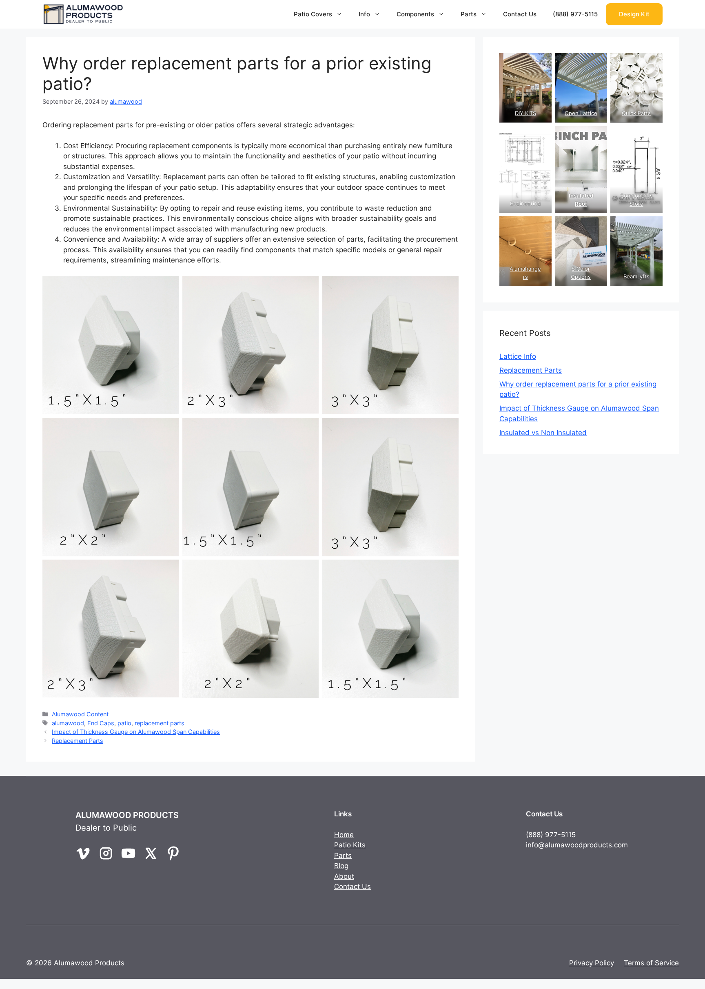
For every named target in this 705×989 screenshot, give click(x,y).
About (344, 876)
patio (124, 723)
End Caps (100, 723)
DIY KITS (525, 113)
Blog (341, 866)
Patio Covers (313, 14)
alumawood (68, 723)
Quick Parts (636, 113)
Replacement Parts (77, 740)
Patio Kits (350, 845)
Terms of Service (651, 963)
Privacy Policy (591, 963)
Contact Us (520, 14)
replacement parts (159, 723)
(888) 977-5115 (575, 14)
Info (364, 14)
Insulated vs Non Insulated (543, 433)
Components (415, 14)
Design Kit (634, 14)
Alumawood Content (80, 714)
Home (344, 835)
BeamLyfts (636, 276)
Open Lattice (581, 113)
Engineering (525, 203)
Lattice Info (517, 356)
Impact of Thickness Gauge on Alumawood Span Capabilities (136, 731)
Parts (469, 14)
